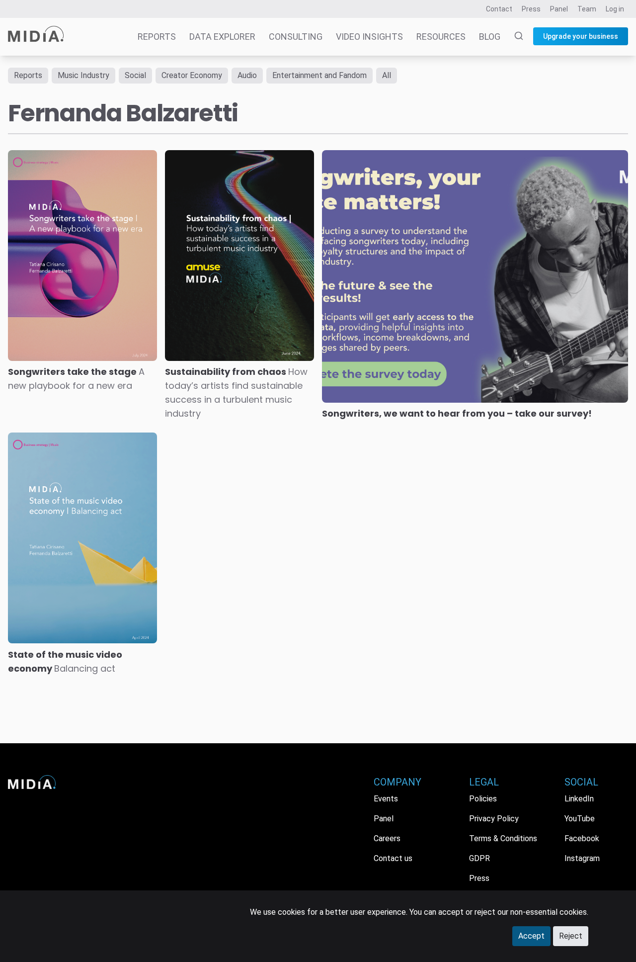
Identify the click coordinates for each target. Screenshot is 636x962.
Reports (157, 36)
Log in (615, 9)
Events (386, 798)
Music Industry (83, 75)
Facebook (581, 838)
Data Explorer (222, 36)
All (386, 75)
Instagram (582, 858)
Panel (559, 9)
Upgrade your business (580, 36)
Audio (247, 75)
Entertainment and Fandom (319, 75)
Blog (489, 36)
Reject (570, 936)
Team (586, 9)
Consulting (295, 36)
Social (135, 75)
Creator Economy (191, 75)
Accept (531, 936)
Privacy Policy (494, 818)
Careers (387, 838)
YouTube (579, 818)
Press (531, 9)
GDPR (479, 858)
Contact (499, 9)
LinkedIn (579, 798)
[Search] (513, 37)
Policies (483, 798)
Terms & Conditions (503, 838)
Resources (441, 36)
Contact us (393, 858)
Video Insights (369, 36)
